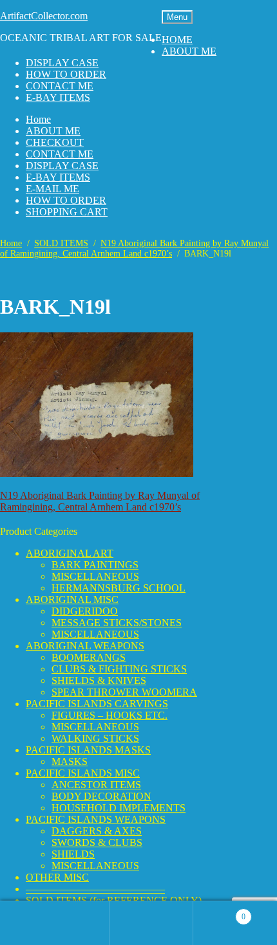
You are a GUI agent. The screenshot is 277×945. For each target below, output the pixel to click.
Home (38, 119)
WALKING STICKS (95, 738)
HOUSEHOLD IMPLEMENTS (119, 807)
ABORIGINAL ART (69, 553)
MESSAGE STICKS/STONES (117, 622)
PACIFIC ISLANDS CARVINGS (97, 703)
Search (151, 923)
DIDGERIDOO (85, 611)
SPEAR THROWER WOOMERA (124, 692)
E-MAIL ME (52, 188)
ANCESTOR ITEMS (96, 784)
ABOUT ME (189, 51)
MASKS (70, 761)
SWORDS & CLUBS (97, 842)
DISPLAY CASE (62, 62)
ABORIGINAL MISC (72, 599)
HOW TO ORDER (66, 74)
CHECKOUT (55, 142)
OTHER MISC (57, 877)
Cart (219, 911)
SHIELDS (73, 854)
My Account (68, 923)
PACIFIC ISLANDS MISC (83, 773)
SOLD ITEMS (61, 243)
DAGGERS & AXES (97, 830)
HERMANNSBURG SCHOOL (119, 587)
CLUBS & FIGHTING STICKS (119, 668)
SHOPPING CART (67, 211)
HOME (177, 39)
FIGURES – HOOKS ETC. (109, 715)
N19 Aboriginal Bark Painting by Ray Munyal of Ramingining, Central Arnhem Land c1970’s (134, 248)
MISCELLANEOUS (95, 576)
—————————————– (95, 888)
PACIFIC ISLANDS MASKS (88, 749)
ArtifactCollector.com (44, 15)
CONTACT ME (59, 85)
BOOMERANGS (89, 657)
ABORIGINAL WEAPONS (85, 645)
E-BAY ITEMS (58, 97)
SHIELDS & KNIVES (99, 680)
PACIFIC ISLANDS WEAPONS (96, 819)
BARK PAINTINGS (95, 564)
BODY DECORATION (101, 796)
